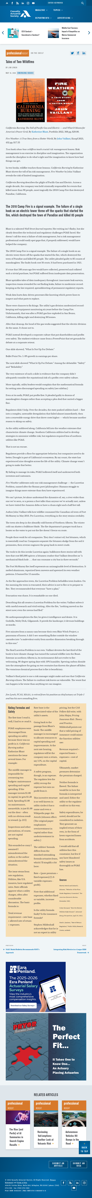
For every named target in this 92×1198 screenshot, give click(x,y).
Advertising (64, 18)
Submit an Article (58, 1164)
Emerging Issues (25, 73)
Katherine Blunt (40, 131)
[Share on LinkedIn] (83, 53)
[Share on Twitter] (72, 53)
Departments (42, 18)
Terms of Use (22, 1182)
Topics (56, 10)
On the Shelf (37, 53)
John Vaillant (63, 138)
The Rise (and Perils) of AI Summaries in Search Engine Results (16, 1137)
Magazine (40, 10)
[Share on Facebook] (78, 53)
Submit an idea (79, 1164)
